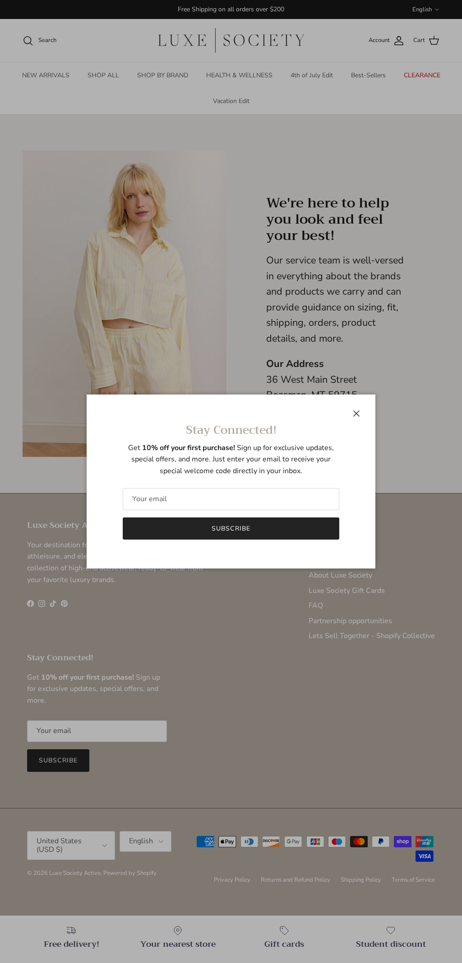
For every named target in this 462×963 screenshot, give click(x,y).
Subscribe (231, 528)
